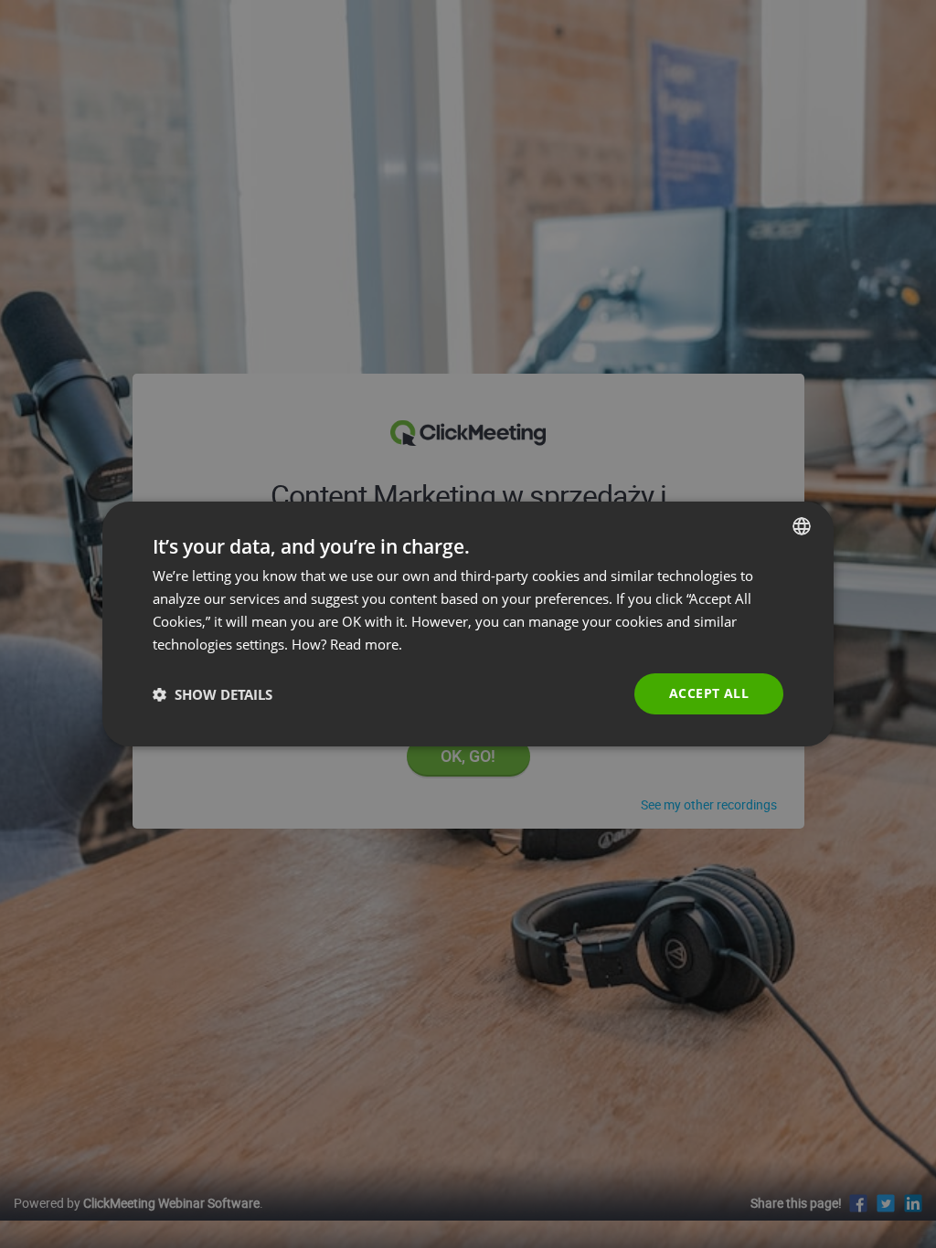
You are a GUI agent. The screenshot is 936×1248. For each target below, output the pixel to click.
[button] (212, 694)
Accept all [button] (709, 693)
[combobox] (801, 526)
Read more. (366, 644)
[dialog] (468, 624)
